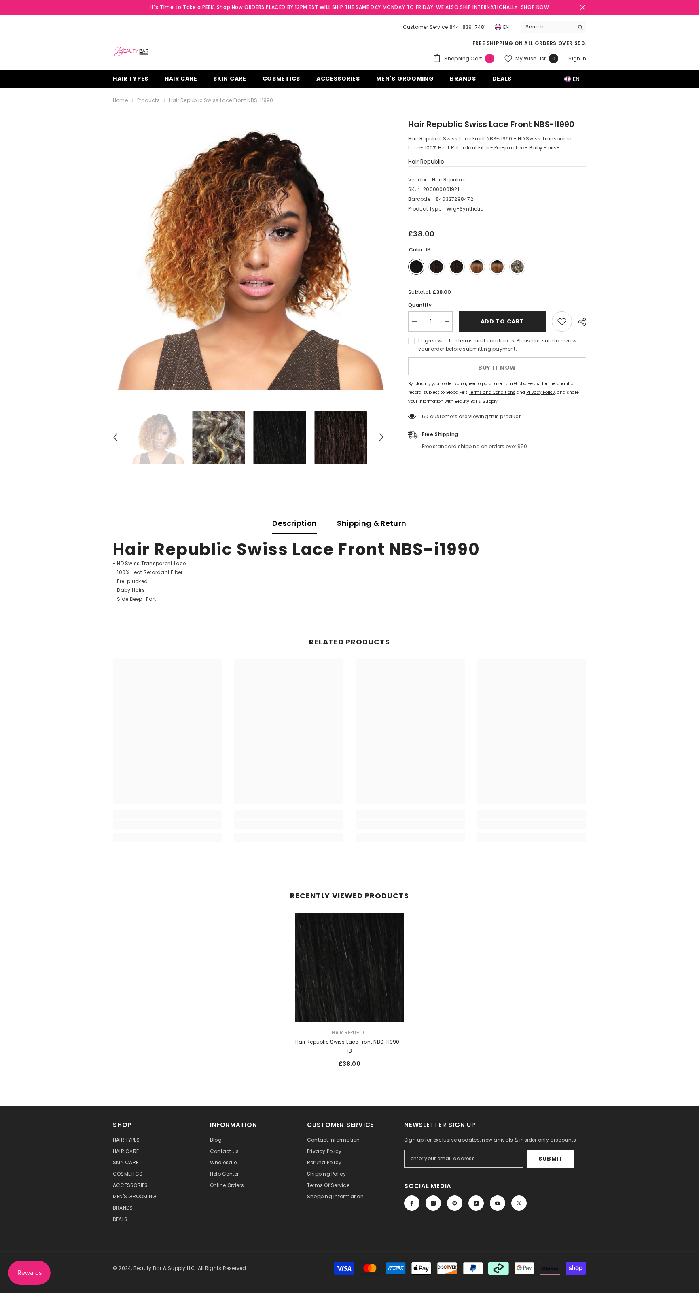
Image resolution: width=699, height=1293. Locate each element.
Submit (550, 1159)
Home (120, 100)
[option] (248, 254)
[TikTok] (476, 1203)
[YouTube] (497, 1203)
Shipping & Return (371, 523)
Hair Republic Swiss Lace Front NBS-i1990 (349, 1046)
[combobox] (547, 27)
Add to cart (501, 321)
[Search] (553, 27)
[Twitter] (519, 1203)
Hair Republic (426, 161)
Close (582, 7)
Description (294, 523)
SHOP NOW (535, 7)
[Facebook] (411, 1203)
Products (148, 100)
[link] (167, 824)
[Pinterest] (454, 1203)
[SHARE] (579, 322)
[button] (115, 437)
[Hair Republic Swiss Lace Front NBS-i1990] (349, 967)
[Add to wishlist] (562, 321)
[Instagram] (433, 1203)
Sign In (577, 58)
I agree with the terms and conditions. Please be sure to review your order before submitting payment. (497, 344)
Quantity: (420, 305)
